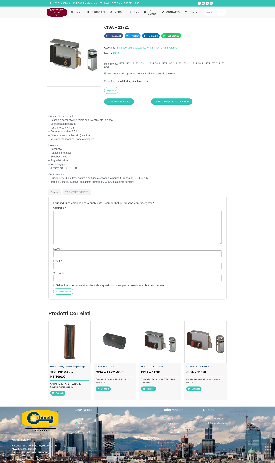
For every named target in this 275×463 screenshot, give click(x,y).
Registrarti (111, 90)
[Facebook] (199, 3)
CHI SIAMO (152, 12)
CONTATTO (173, 12)
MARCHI (119, 12)
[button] (113, 35)
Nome (58, 249)
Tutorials (195, 12)
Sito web (58, 273)
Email (57, 261)
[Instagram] (207, 3)
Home (78, 12)
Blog (136, 12)
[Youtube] (203, 3)
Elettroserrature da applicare (133, 47)
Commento (59, 208)
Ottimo (51, 460)
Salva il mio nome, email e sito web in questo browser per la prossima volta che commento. (111, 285)
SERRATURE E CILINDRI (165, 47)
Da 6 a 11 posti (56, 367)
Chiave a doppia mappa (75, 367)
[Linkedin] (211, 3)
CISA (116, 53)
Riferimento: (111, 64)
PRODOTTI (98, 12)
